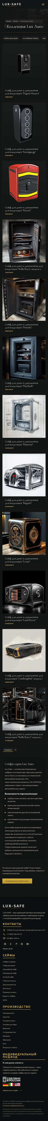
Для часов (7, 988)
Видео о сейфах (9, 996)
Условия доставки (10, 1024)
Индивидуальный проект (17, 881)
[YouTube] (27, 944)
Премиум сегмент (10, 992)
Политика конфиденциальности (13, 1105)
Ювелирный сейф (9, 973)
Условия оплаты (9, 1021)
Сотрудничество (9, 1032)
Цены (5, 1000)
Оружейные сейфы (30, 38)
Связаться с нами (10, 1090)
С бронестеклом (9, 981)
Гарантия (6, 1017)
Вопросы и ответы (10, 1047)
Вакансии (6, 1028)
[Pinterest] (22, 944)
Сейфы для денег (11, 38)
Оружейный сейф (9, 969)
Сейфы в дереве (9, 962)
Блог (5, 1044)
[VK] (5, 944)
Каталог (15, 21)
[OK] (10, 944)
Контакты (12, 924)
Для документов (9, 985)
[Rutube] (16, 944)
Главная (8, 21)
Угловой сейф (8, 977)
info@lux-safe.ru (13, 938)
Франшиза (7, 1040)
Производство (8, 1013)
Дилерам (6, 1036)
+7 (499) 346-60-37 (14, 934)
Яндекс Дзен (8, 948)
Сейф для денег (9, 965)
